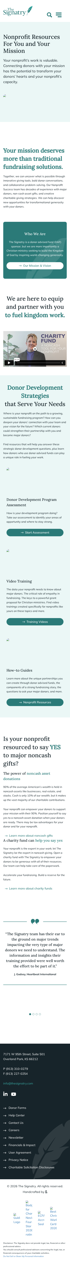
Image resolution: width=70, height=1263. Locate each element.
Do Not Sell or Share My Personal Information (23, 1256)
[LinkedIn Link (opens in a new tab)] (5, 1094)
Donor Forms (17, 1108)
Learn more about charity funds (30, 888)
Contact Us (16, 1123)
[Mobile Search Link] (49, 15)
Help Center (17, 1115)
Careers (14, 1130)
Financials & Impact (22, 1145)
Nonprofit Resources (37, 702)
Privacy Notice (18, 1160)
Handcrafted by (33, 1192)
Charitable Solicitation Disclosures (31, 1167)
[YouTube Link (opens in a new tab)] (13, 1094)
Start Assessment (37, 532)
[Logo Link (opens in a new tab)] (29, 1218)
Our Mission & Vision (37, 265)
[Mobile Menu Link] (58, 17)
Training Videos (37, 622)
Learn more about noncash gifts (31, 835)
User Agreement (20, 1152)
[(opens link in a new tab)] (17, 1218)
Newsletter (16, 1137)
